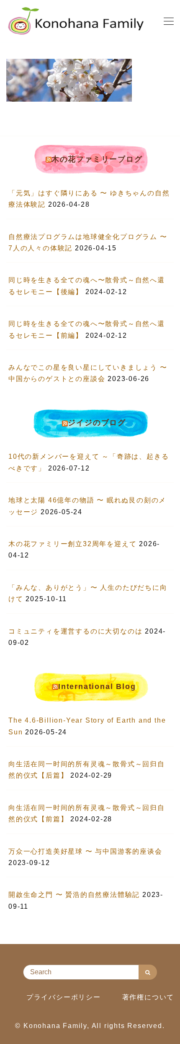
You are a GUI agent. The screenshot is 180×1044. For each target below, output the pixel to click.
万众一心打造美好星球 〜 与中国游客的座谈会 (85, 851)
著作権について (148, 997)
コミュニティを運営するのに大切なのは (75, 631)
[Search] (148, 972)
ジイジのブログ (97, 422)
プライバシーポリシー (63, 997)
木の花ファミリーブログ (97, 159)
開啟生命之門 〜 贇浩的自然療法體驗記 (74, 894)
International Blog (97, 686)
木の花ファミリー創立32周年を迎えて (72, 543)
